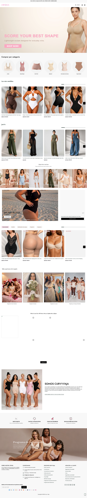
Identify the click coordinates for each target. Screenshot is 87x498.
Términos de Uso (68, 480)
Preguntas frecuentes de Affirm (50, 480)
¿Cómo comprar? (68, 467)
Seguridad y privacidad (69, 475)
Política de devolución (48, 475)
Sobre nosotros (47, 467)
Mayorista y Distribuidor (70, 478)
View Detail (7, 216)
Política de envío (47, 473)
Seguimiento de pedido (69, 469)
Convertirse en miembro (49, 471)
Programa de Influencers (49, 482)
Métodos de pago (47, 478)
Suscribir (24, 487)
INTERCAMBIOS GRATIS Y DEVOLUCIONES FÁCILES (54, 394)
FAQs (66, 473)
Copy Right (46, 476)
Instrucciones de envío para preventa (72, 476)
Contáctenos (46, 469)
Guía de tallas (68, 471)
